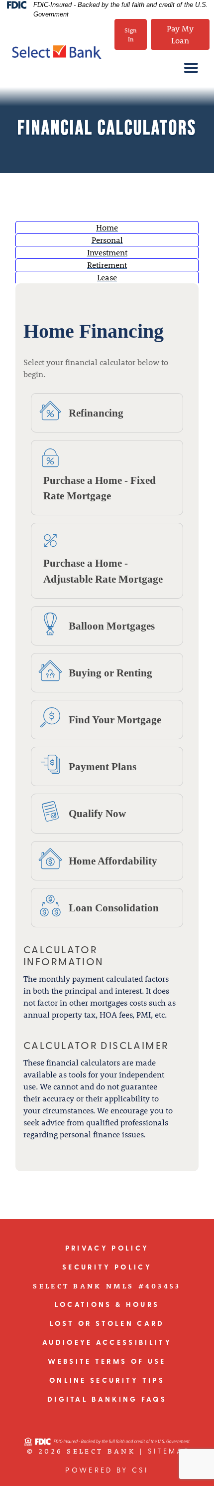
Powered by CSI (106, 1471)
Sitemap (169, 1452)
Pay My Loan (180, 34)
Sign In (130, 34)
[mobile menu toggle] (185, 67)
